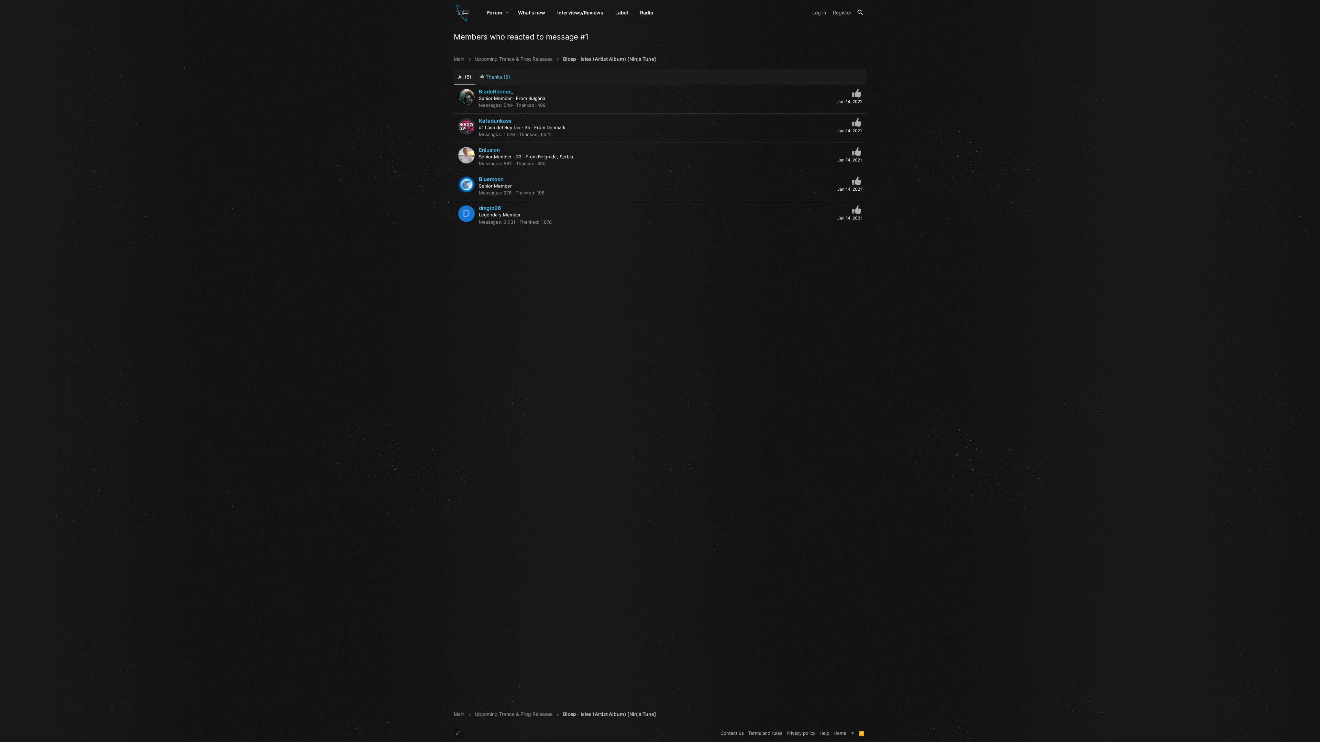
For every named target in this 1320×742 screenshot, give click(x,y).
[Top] (852, 733)
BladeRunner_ (496, 91)
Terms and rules (765, 733)
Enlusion (489, 150)
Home (840, 733)
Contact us (732, 733)
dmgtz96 (490, 208)
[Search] (860, 12)
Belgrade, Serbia (555, 156)
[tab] (494, 77)
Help (824, 733)
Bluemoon (491, 179)
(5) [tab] (464, 77)
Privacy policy (800, 733)
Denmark (556, 127)
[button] (507, 13)
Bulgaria (536, 98)
